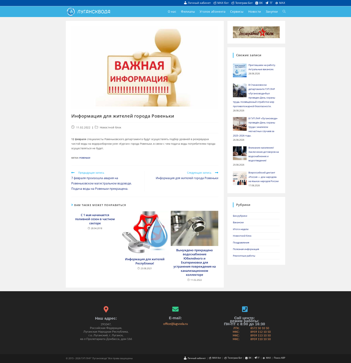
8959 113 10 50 (260, 335)
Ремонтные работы (244, 255)
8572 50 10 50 (259, 328)
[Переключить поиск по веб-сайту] (284, 11)
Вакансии (238, 222)
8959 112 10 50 (260, 332)
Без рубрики (240, 215)
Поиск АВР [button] (279, 357)
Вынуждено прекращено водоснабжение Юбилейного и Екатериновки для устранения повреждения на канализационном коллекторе (194, 262)
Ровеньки (84, 157)
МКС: (236, 332)
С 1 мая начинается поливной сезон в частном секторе (95, 219)
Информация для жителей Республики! (145, 261)
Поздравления (241, 242)
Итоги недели (240, 229)
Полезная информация (246, 249)
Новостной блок (110, 127)
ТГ (271, 3)
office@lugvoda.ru (175, 323)
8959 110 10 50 (260, 339)
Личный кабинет (199, 3)
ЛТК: (236, 328)
